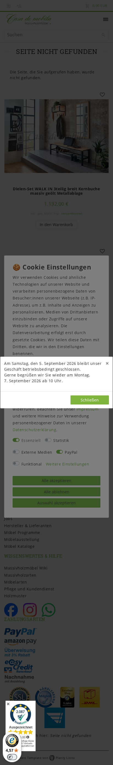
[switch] (12, 757)
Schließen (90, 400)
